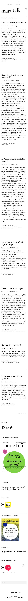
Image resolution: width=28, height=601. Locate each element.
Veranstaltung (4, 60)
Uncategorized (19, 59)
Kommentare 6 (11, 273)
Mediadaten (10, 4)
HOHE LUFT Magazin (14, 26)
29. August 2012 (4, 403)
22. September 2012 (5, 361)
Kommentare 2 (10, 225)
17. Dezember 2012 (5, 329)
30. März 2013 (4, 273)
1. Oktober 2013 (4, 58)
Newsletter (17, 4)
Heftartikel (7, 330)
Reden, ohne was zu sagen (12, 288)
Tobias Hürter (13, 348)
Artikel (2, 330)
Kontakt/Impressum (19, 2)
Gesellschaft (7, 59)
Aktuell (2, 59)
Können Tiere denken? (11, 345)
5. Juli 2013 (3, 225)
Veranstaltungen (8, 2)
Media (22, 597)
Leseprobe (18, 330)
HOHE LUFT (12, 59)
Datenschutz (17, 597)
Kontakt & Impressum (9, 597)
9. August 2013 (4, 143)
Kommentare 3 (12, 403)
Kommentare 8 (13, 361)
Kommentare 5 (12, 58)
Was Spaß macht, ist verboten (13, 23)
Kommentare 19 (12, 143)
